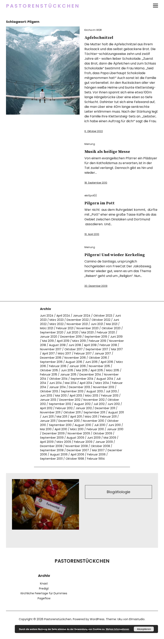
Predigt (44, 589)
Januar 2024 (81, 316)
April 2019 (63, 341)
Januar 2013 (48, 400)
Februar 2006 (96, 454)
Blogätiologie (118, 491)
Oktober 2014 (58, 379)
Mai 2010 (46, 429)
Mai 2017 (117, 349)
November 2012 (94, 400)
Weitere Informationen (117, 629)
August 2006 (59, 454)
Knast (44, 583)
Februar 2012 (64, 408)
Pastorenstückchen (43, 5)
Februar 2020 (106, 332)
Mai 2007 (98, 450)
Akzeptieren (144, 629)
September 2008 (52, 450)
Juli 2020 (72, 332)
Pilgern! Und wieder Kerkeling (114, 254)
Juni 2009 (94, 438)
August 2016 (74, 362)
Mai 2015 (82, 370)
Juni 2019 (116, 337)
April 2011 (76, 417)
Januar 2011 (47, 421)
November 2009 (79, 433)
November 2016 (75, 358)
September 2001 (51, 459)
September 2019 (96, 337)
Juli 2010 (99, 425)
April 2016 (107, 362)
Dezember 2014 (90, 374)
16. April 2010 (91, 234)
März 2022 (57, 324)
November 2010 (93, 421)
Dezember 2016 (50, 358)
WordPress (97, 619)
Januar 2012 (84, 408)
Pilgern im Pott (99, 203)
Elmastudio (137, 619)
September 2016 (51, 362)
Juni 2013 (46, 396)
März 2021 (46, 328)
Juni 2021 (97, 324)
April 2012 (46, 408)
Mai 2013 (61, 396)
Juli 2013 (111, 391)
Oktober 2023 (102, 316)
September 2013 (72, 391)
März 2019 (79, 341)
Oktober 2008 (100, 446)
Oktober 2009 (102, 433)
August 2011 (116, 412)
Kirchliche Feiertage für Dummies (44, 593)
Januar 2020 (48, 337)
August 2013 (94, 391)
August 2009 (75, 438)
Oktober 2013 (49, 391)
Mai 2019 (48, 341)
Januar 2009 (104, 442)
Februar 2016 (57, 366)
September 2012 (60, 404)
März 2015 (112, 370)
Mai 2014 (71, 383)
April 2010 (61, 429)
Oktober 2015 (49, 370)
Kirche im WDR (93, 30)
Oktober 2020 (111, 328)
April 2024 (63, 316)
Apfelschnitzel (98, 37)
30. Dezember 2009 (95, 286)
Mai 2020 (87, 332)
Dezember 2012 (69, 400)
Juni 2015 (67, 370)
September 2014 (82, 379)
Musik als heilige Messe (107, 151)
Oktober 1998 (75, 459)
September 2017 (97, 349)
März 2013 (91, 396)
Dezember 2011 (105, 408)
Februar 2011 (108, 417)
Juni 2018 (75, 345)
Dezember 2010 (69, 421)
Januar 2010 (115, 429)
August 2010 (83, 425)
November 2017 (50, 349)
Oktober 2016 (98, 358)
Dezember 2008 (51, 446)
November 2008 (76, 446)
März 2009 (64, 442)
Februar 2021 (64, 328)
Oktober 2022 (101, 320)
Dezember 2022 (78, 320)
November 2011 (50, 412)
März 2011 (91, 417)
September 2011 (94, 412)
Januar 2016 (77, 366)
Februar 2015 (48, 374)
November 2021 (77, 324)
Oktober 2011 (72, 412)
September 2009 (52, 438)
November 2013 (103, 387)
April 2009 (47, 442)
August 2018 (57, 345)
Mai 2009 (110, 438)
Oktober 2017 (73, 349)
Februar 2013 (109, 396)
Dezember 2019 (71, 337)
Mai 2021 (111, 324)
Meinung (89, 144)
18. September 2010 (95, 182)
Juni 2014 (55, 383)
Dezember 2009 (53, 433)
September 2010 (60, 425)
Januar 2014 (57, 387)
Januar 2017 (103, 353)
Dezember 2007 (78, 450)
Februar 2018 (108, 345)
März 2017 (64, 353)
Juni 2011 (48, 417)
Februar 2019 (97, 341)
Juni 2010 (114, 425)
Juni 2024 (46, 316)
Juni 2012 (114, 404)
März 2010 (77, 429)
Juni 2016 (91, 362)
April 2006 (77, 454)
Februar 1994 (96, 459)
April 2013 (76, 396)
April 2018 (90, 345)
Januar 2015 (68, 374)
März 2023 (57, 320)
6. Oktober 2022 (93, 131)
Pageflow (44, 598)
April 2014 (86, 383)
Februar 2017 (83, 353)
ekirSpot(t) (90, 195)
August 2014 (104, 379)
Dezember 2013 (79, 387)
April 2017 (48, 353)
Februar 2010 (95, 429)
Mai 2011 (62, 417)
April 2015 (97, 370)
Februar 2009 (83, 442)
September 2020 (51, 332)
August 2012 (82, 404)
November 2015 (99, 366)
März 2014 (102, 383)
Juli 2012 (99, 404)
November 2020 (87, 328)
